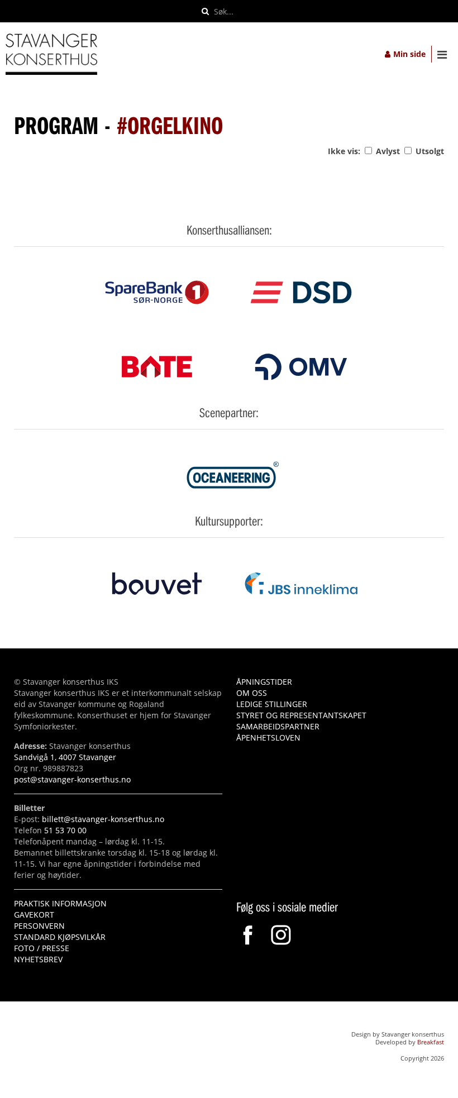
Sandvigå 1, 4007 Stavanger (65, 757)
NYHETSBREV (38, 959)
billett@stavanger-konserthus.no (103, 819)
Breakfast (430, 1042)
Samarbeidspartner (277, 726)
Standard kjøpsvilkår (60, 937)
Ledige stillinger (271, 704)
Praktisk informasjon (60, 903)
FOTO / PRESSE (41, 948)
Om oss (251, 693)
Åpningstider (264, 681)
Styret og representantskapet (301, 715)
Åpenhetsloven (268, 737)
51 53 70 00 (65, 830)
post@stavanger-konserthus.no (72, 779)
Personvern (39, 925)
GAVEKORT (34, 914)
